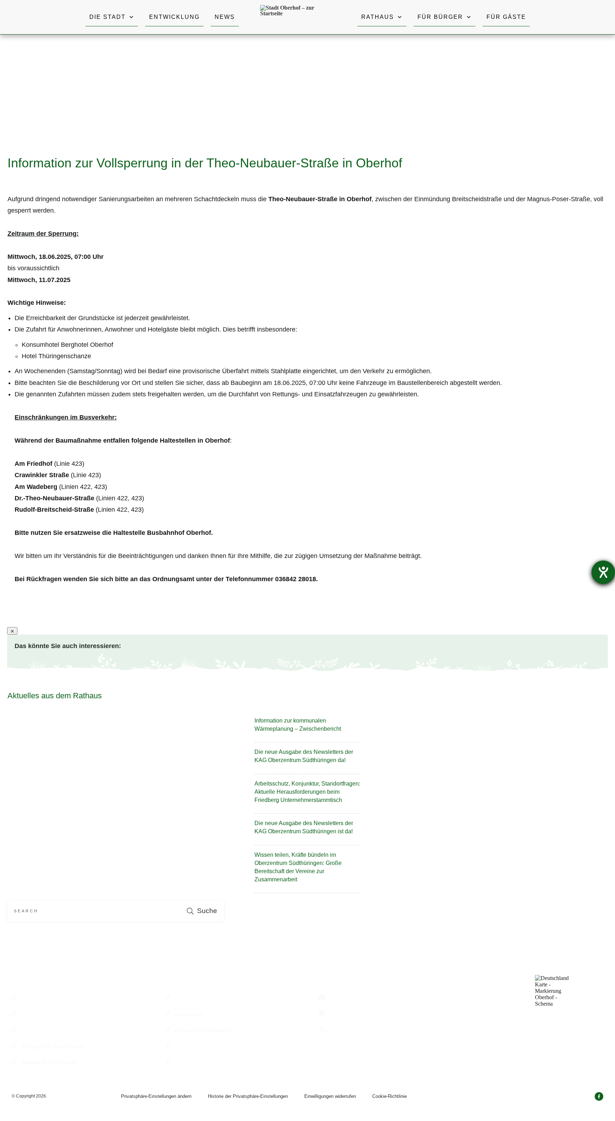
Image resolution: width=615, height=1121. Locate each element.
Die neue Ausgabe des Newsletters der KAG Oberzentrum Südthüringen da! (307, 759)
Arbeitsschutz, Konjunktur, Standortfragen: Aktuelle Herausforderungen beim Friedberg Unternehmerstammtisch (307, 795)
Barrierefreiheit (193, 1046)
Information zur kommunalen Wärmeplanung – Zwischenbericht (307, 728)
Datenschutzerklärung (202, 1030)
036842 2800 (345, 1030)
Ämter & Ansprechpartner (52, 1030)
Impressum (189, 1014)
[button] (156, 1096)
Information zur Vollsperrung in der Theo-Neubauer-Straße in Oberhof (204, 163)
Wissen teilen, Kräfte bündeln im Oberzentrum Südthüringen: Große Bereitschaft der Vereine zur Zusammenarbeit (307, 871)
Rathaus (31, 998)
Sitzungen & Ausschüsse (52, 1046)
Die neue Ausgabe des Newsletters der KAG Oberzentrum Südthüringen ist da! (307, 831)
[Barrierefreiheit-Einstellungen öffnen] (603, 572)
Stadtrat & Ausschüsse (49, 1062)
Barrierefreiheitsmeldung (206, 1062)
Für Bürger (34, 1014)
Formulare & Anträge (201, 998)
